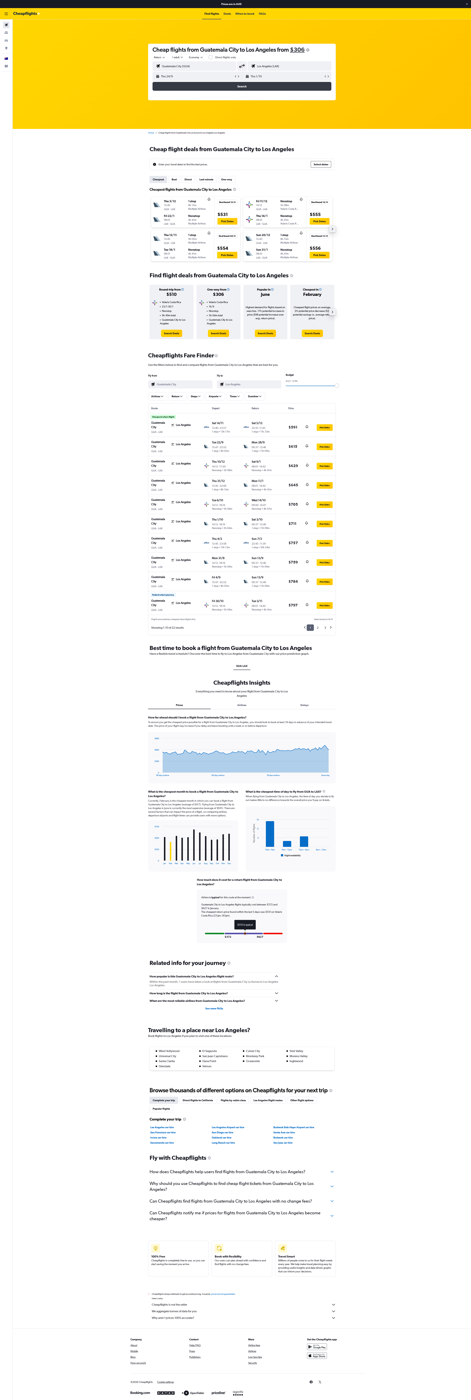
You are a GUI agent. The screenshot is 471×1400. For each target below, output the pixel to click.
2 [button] (317, 627)
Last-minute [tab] (206, 179)
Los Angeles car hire (162, 1127)
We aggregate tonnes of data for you (174, 1311)
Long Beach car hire (223, 1142)
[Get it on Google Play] (317, 1346)
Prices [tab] (179, 705)
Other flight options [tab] (302, 1100)
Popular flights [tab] (161, 1108)
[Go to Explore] (6, 48)
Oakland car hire (221, 1137)
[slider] (337, 385)
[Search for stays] (6, 32)
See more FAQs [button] (214, 1008)
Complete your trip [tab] (164, 1100)
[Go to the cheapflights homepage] (26, 14)
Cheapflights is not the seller (169, 1304)
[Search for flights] (6, 25)
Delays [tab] (304, 705)
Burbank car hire (283, 1137)
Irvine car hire (158, 1137)
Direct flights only (225, 57)
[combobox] (160, 57)
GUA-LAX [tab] (241, 665)
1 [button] (310, 627)
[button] (467, 4)
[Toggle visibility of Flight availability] (291, 855)
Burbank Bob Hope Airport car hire (293, 1127)
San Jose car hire (283, 1142)
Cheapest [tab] (158, 179)
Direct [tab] (188, 179)
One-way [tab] (226, 179)
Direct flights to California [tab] (198, 1100)
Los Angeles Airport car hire (228, 1127)
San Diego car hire (222, 1132)
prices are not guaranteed (223, 1294)
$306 (297, 49)
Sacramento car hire (162, 1142)
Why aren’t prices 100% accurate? (173, 1318)
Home (151, 132)
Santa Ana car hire (284, 1132)
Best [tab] (174, 179)
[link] (171, 333)
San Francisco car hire (163, 1132)
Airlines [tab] (241, 705)
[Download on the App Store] (317, 1355)
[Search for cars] (6, 40)
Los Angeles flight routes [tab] (268, 1100)
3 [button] (325, 627)
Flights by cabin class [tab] (233, 1100)
